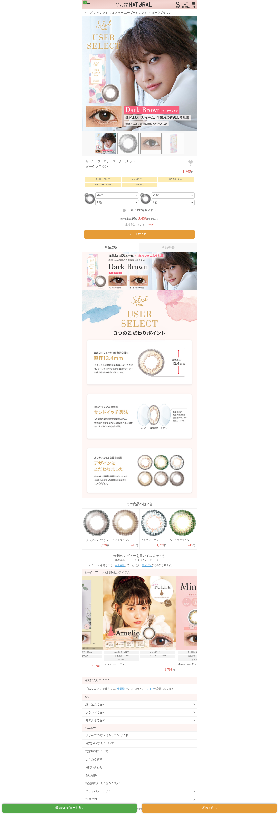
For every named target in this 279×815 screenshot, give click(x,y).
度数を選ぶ (209, 807)
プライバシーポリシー (99, 791)
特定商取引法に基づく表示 (102, 783)
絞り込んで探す (95, 704)
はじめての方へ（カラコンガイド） (108, 735)
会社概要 (91, 775)
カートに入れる (139, 234)
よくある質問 (94, 759)
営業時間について (96, 751)
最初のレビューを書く (69, 807)
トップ (88, 12)
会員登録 (120, 565)
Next (192, 626)
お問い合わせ (94, 767)
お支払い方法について (99, 743)
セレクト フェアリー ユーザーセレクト (122, 12)
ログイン (147, 565)
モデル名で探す (95, 720)
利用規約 (91, 799)
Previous (87, 626)
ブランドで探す (95, 712)
